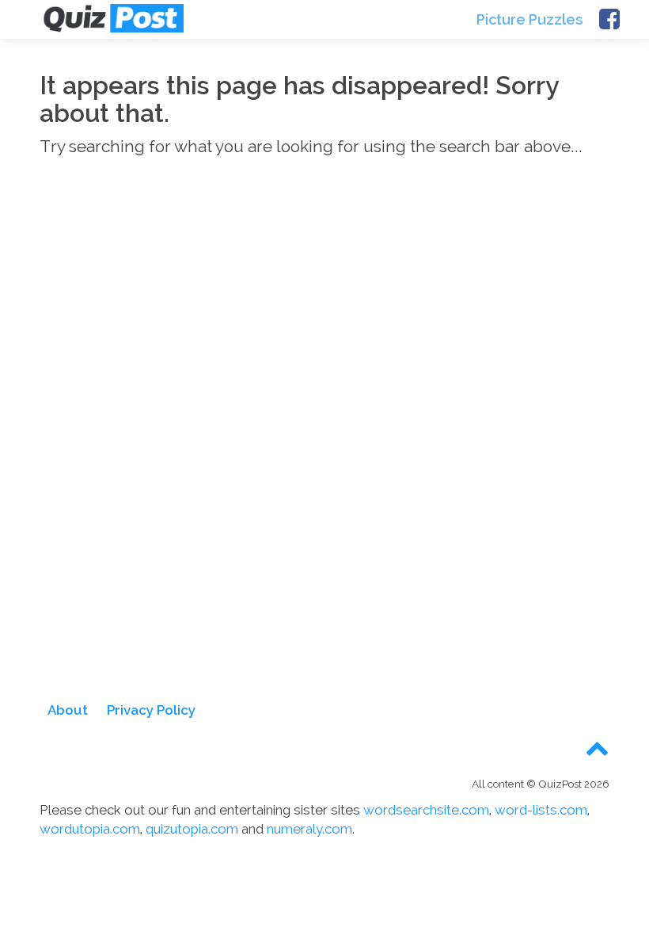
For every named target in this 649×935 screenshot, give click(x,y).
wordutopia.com (90, 829)
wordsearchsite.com (426, 810)
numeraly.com (309, 829)
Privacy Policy (151, 710)
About (67, 710)
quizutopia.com (192, 829)
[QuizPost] (112, 18)
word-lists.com (541, 810)
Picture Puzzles (529, 19)
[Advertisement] (324, 320)
